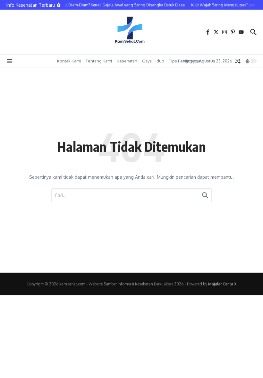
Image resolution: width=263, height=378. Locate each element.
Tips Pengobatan (185, 60)
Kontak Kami (69, 60)
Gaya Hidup (153, 60)
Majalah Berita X (222, 284)
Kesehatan (127, 60)
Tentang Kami (99, 60)
